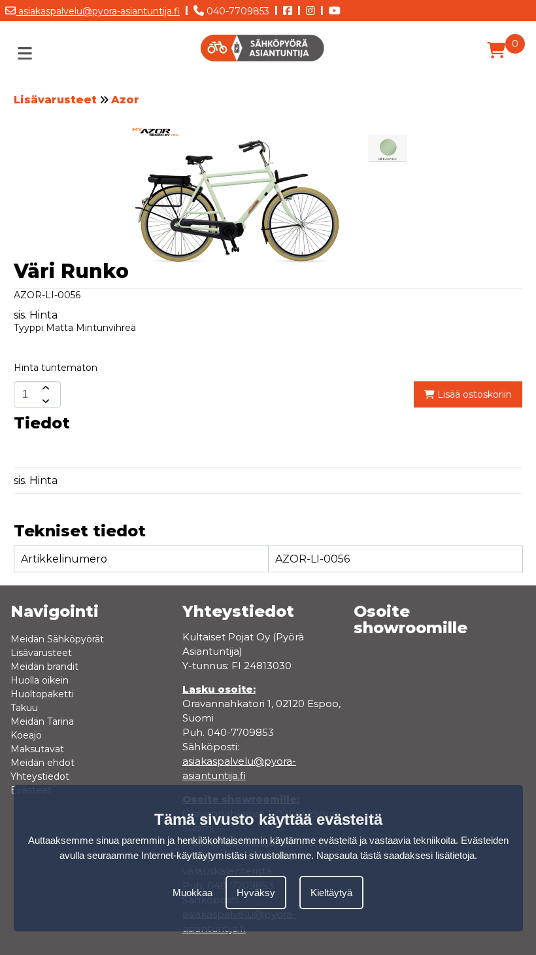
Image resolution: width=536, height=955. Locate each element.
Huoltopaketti (42, 694)
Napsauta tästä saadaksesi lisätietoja (395, 855)
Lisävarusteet (55, 100)
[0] (496, 50)
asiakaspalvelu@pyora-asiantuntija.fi (98, 11)
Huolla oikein (39, 680)
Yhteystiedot (39, 776)
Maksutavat (37, 749)
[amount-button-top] (44, 387)
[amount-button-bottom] (44, 401)
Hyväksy (256, 892)
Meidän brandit (44, 666)
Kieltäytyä (331, 892)
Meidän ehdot (42, 763)
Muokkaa (192, 892)
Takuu (24, 708)
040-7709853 (236, 11)
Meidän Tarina (42, 721)
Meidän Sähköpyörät (57, 639)
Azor (125, 100)
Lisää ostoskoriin (473, 394)
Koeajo (26, 735)
